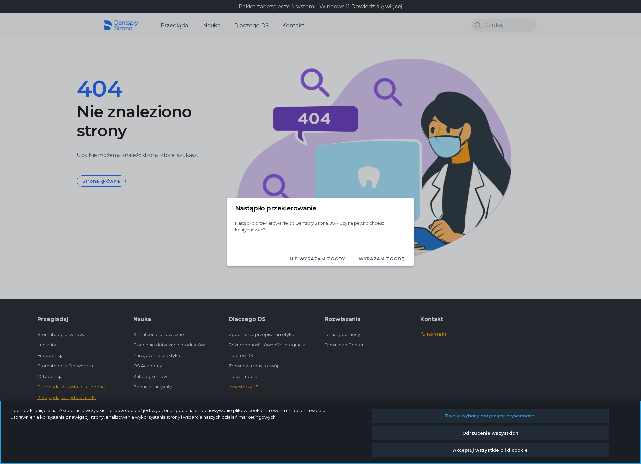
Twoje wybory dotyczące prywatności (490, 415)
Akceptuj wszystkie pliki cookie (490, 450)
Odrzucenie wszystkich (490, 433)
